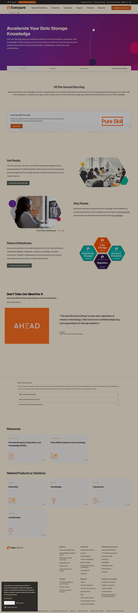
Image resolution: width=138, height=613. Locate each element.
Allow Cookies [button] (9, 603)
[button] (11, 607)
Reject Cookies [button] (20, 603)
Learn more (7, 598)
